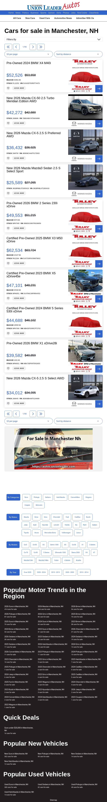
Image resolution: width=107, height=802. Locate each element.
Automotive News (63, 18)
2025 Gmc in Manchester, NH (49, 660)
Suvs (26, 497)
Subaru (94, 525)
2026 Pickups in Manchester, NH (17, 615)
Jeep (25, 525)
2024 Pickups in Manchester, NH (84, 653)
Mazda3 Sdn (28, 560)
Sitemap (53, 800)
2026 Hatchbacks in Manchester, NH (52, 645)
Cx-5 (25, 545)
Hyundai (45, 525)
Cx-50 (35, 545)
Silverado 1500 (60, 552)
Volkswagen (66, 533)
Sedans (48, 497)
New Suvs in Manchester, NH (16, 755)
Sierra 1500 (54, 545)
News (18, 13)
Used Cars (44, 18)
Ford (67, 517)
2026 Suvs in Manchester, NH (16, 607)
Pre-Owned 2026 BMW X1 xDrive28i (32, 343)
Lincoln (56, 525)
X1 (83, 545)
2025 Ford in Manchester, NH (16, 683)
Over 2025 (27, 572)
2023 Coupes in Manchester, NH (84, 698)
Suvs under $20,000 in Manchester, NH (18, 730)
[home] (53, 5)
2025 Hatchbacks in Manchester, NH (86, 660)
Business (35, 13)
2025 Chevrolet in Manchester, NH (52, 668)
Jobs (73, 13)
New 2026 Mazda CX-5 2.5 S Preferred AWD (34, 135)
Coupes (27, 505)
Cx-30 (74, 545)
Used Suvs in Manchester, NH (16, 785)
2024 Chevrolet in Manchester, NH (85, 683)
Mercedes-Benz (50, 533)
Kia (76, 525)
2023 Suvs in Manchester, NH (50, 630)
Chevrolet (56, 517)
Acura (36, 533)
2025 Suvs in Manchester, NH (16, 622)
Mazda (26, 517)
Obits (59, 13)
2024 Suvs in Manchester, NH (50, 622)
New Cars (30, 18)
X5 (65, 545)
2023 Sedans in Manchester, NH (51, 638)
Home (11, 13)
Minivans (39, 505)
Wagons (88, 497)
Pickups (36, 497)
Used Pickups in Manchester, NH (84, 785)
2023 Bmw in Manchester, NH (83, 622)
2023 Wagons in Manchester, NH (17, 706)
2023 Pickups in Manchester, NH (51, 653)
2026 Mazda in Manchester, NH (50, 607)
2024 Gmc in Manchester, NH (83, 645)
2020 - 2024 (41, 572)
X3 (43, 545)
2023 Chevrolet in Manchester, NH (18, 660)
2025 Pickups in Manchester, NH (17, 668)
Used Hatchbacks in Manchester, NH (19, 793)
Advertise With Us (85, 18)
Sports (43, 13)
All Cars (17, 18)
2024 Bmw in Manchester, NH (16, 630)
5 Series (46, 552)
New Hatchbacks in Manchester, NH (18, 762)
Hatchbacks (60, 497)
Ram (85, 525)
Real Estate (82, 13)
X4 (86, 552)
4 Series (67, 560)
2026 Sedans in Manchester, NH (17, 638)
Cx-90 (36, 552)
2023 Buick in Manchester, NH (16, 690)
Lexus (78, 533)
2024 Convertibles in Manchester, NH (19, 698)
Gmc (45, 517)
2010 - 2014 (84, 572)
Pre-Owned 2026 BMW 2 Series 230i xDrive (32, 205)
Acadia (78, 560)
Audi (34, 525)
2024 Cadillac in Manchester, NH (84, 668)
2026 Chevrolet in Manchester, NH (85, 630)
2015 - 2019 (55, 572)
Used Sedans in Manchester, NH (51, 785)
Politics (25, 13)
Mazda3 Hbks (43, 560)
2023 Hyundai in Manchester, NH (51, 690)
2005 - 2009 (70, 572)
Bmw (36, 517)
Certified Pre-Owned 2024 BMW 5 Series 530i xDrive (35, 310)
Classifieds (94, 13)
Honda (67, 525)
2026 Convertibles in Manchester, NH (19, 653)
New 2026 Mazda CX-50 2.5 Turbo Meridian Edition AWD (30, 99)
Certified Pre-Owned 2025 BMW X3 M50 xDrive (35, 240)
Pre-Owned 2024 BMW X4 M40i (29, 63)
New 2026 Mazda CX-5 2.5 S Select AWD (35, 378)
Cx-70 (26, 552)
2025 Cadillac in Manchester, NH (84, 675)
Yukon (56, 560)
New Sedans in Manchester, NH (84, 755)
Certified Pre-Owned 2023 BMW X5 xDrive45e (31, 275)
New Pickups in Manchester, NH (50, 755)
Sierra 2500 (76, 552)
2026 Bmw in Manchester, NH (83, 607)
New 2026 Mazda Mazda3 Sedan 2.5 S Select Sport (33, 170)
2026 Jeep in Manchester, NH (83, 690)
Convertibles (75, 497)
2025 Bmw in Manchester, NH (83, 615)
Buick (88, 517)
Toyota (26, 533)
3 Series (92, 545)
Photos (66, 13)
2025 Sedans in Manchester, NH (17, 645)
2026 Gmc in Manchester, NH (49, 615)
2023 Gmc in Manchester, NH (49, 675)
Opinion (51, 13)
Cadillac (78, 517)
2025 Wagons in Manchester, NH (51, 683)
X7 (94, 552)
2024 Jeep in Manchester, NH (16, 675)
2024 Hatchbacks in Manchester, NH (52, 698)
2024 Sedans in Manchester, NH (84, 638)
